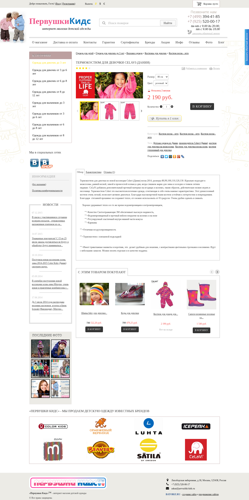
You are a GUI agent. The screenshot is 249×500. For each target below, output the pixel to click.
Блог (221, 42)
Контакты (89, 42)
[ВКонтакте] (162, 156)
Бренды (150, 42)
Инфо (179, 42)
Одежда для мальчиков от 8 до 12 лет (48, 137)
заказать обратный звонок (206, 33)
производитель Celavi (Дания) (193, 143)
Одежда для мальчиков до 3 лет (48, 104)
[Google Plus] (179, 156)
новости (50, 204)
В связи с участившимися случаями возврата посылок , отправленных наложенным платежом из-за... (49, 221)
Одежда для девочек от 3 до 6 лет (49, 72)
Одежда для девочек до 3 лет (49, 62)
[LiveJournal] (183, 156)
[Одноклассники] (175, 156)
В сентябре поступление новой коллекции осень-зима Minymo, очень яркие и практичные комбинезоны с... (50, 284)
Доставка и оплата (65, 42)
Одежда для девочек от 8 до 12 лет (48, 93)
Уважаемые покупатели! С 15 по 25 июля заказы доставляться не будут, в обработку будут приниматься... (50, 242)
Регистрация (68, 3)
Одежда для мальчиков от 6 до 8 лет (48, 126)
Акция (165, 42)
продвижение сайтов (209, 494)
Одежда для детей (84, 53)
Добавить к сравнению (196, 68)
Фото (208, 42)
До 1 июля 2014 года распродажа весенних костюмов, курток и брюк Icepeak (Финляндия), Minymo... (49, 305)
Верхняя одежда (134, 53)
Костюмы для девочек (156, 53)
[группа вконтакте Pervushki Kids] (34, 163)
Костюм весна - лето (179, 53)
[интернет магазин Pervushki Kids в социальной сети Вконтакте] (46, 164)
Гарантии (108, 42)
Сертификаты (130, 42)
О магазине (39, 42)
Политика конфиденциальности (47, 190)
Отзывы (194, 42)
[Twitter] (166, 156)
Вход (58, 3)
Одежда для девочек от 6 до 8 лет (49, 83)
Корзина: (210, 4)
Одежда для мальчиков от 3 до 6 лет (48, 115)
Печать (216, 68)
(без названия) (39, 184)
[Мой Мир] (170, 156)
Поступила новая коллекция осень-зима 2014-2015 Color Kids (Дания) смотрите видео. (49, 263)
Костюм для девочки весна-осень (191, 146)
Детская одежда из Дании (165, 143)
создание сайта (189, 494)
